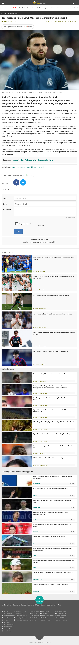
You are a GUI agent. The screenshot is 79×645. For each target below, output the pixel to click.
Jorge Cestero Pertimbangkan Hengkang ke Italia (33, 160)
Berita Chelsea (34, 618)
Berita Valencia (8, 627)
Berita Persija (45, 613)
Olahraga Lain (37, 580)
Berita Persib (45, 611)
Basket (39, 8)
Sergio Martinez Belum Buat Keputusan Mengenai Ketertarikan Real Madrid (53, 277)
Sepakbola (12, 8)
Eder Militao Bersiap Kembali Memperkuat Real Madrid (51, 295)
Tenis (53, 8)
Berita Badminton (9, 616)
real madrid (15, 167)
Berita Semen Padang (47, 616)
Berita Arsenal (34, 613)
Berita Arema (45, 618)
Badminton (30, 8)
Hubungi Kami (51, 605)
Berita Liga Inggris (21, 611)
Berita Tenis (7, 620)
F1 (34, 544)
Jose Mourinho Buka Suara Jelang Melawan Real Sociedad (52, 314)
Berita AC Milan (60, 618)
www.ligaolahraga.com (42, 642)
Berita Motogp (8, 613)
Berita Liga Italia (20, 613)
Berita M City (7, 631)
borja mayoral (38, 167)
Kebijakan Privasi (19, 605)
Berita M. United (34, 611)
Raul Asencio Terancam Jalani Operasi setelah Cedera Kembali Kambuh (54, 333)
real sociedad (26, 167)
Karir (59, 605)
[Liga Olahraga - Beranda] (39, 2)
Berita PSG (33, 620)
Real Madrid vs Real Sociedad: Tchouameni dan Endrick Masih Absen (54, 259)
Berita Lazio (7, 622)
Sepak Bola (36, 484)
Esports (46, 8)
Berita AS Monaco (61, 620)
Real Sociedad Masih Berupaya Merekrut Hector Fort (50, 351)
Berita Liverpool (34, 616)
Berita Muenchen (9, 624)
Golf (73, 8)
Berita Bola (7, 611)
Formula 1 (60, 8)
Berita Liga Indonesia (22, 620)
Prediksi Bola (37, 592)
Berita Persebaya (46, 620)
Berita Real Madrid (61, 613)
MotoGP (21, 8)
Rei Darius (13, 21)
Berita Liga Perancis (21, 618)
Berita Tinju (7, 618)
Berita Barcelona (61, 611)
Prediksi (4, 8)
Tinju (68, 8)
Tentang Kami (7, 605)
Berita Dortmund (61, 616)
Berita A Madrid (8, 629)
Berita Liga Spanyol (21, 616)
